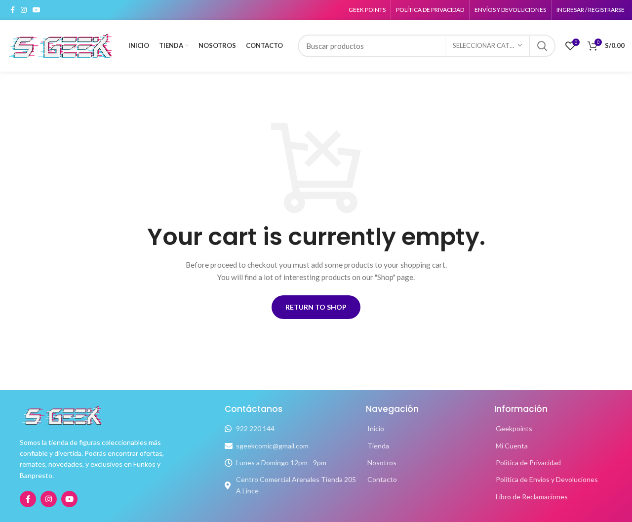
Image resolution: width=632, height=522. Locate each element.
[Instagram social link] (24, 9)
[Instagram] (48, 499)
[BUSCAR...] (542, 46)
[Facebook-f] (28, 499)
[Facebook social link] (12, 9)
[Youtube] (69, 499)
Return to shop (316, 307)
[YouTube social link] (36, 9)
